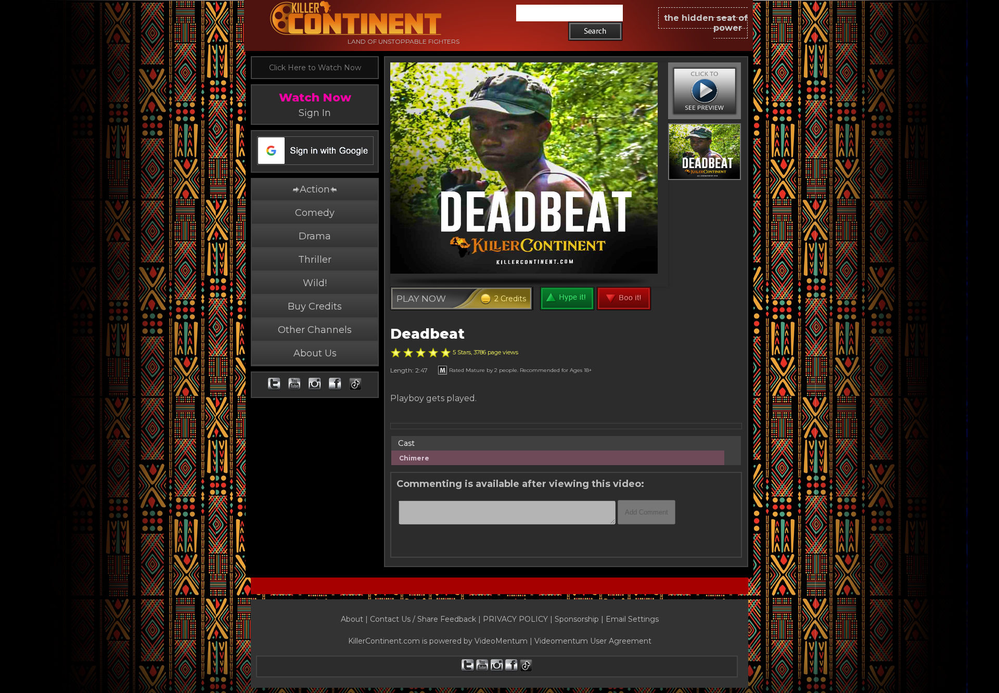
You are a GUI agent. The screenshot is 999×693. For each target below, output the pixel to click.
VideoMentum (501, 641)
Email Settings (632, 619)
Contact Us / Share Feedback (423, 619)
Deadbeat (427, 333)
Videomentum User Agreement (592, 641)
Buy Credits (315, 306)
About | (355, 619)
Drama (315, 236)
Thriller (314, 259)
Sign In (315, 113)
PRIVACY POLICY (515, 619)
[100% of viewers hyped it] (395, 353)
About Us (315, 353)
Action (315, 189)
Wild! (315, 283)
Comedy (315, 213)
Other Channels (315, 330)
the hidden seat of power (706, 23)
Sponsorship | (580, 619)
